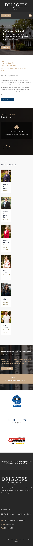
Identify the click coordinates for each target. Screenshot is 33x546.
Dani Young (5, 271)
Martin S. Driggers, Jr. (6, 214)
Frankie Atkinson (6, 241)
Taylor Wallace (5, 299)
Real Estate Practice (16, 131)
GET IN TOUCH (7, 368)
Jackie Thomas (5, 326)
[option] (16, 37)
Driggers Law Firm (19, 539)
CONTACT (6, 15)
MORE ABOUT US (7, 99)
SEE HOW (5, 47)
